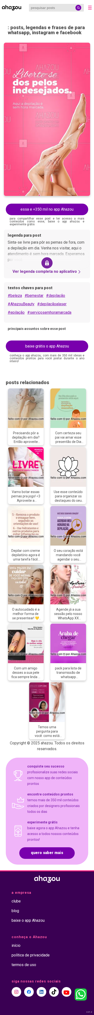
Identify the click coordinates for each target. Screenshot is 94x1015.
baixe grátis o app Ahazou (47, 346)
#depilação (55, 295)
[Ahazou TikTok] (54, 992)
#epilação (16, 312)
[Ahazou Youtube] (66, 992)
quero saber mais (47, 852)
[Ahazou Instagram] (16, 992)
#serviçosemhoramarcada (49, 312)
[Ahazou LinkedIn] (41, 992)
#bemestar (34, 295)
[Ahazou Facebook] (29, 992)
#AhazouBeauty (21, 304)
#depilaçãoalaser (52, 304)
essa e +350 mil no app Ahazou (47, 209)
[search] (78, 8)
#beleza (15, 295)
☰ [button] (90, 8)
